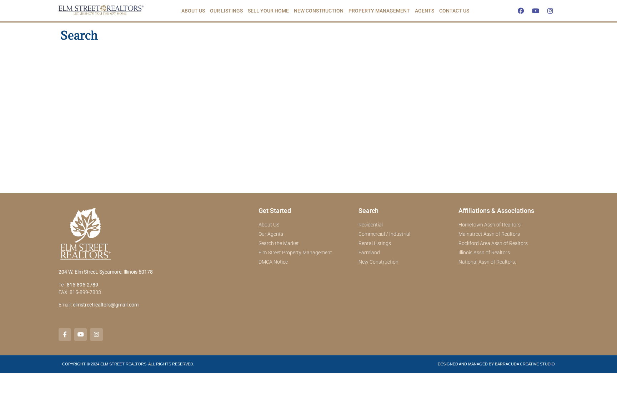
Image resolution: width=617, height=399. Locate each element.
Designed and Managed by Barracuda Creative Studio (496, 364)
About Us (193, 11)
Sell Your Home (268, 11)
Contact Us (454, 11)
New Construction (318, 11)
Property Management (379, 11)
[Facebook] (521, 10)
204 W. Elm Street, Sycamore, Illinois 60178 (106, 272)
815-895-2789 (82, 285)
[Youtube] (535, 10)
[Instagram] (550, 10)
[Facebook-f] (65, 334)
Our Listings (226, 11)
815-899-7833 (86, 292)
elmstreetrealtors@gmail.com (106, 305)
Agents (424, 11)
